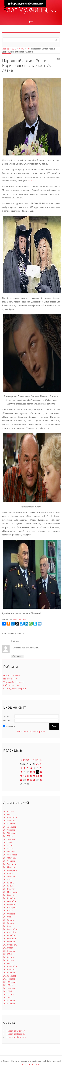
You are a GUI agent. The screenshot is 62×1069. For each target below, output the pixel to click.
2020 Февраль (10, 944)
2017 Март (8, 836)
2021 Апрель (9, 988)
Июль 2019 (31, 760)
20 (37, 775)
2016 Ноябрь (9, 823)
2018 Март (8, 873)
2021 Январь (9, 978)
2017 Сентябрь (10, 854)
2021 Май (7, 991)
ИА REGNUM (33, 180)
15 (21, 775)
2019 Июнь (8, 919)
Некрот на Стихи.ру (15, 1030)
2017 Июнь (8, 845)
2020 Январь (9, 941)
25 (31, 779)
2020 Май (7, 954)
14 (41, 772)
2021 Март (8, 985)
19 (34, 775)
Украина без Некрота (13, 682)
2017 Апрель (9, 839)
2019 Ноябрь (9, 935)
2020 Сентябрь (10, 966)
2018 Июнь (8, 882)
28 (41, 779)
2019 (14, 48)
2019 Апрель (9, 913)
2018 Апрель (9, 876)
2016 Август (8, 814)
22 (21, 779)
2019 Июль (8, 922)
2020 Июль (8, 960)
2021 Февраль (10, 982)
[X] (17, 624)
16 (24, 775)
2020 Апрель (9, 950)
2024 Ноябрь (9, 1003)
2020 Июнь (8, 957)
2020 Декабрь (10, 975)
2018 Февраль (10, 870)
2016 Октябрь (9, 820)
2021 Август (8, 997)
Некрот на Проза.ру (15, 1033)
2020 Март (8, 947)
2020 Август (8, 963)
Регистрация (39, 731)
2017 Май (7, 842)
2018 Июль (8, 885)
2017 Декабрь (10, 864)
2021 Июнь (8, 994)
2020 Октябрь (9, 969)
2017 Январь (9, 829)
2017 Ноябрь (9, 860)
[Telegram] (39, 624)
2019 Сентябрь (10, 929)
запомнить (10, 726)
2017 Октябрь (9, 857)
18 (31, 775)
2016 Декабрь (10, 826)
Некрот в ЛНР (19, 619)
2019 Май (7, 916)
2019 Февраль (10, 907)
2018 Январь (9, 867)
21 (41, 775)
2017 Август (8, 851)
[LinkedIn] (26, 624)
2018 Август (8, 888)
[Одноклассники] (8, 624)
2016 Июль (8, 811)
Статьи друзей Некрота (14, 688)
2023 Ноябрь (9, 1000)
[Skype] (35, 624)
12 (34, 772)
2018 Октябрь (9, 895)
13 (28, 48)
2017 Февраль (10, 833)
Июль (21, 48)
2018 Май (7, 879)
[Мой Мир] (13, 624)
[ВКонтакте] (4, 624)
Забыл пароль (24, 731)
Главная (5, 48)
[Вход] (23, 641)
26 (34, 779)
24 (28, 779)
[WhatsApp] (31, 624)
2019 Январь (9, 904)
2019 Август (8, 926)
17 (28, 775)
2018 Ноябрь (9, 898)
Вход (23, 1064)
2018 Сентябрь (10, 891)
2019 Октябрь (9, 932)
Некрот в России (11, 675)
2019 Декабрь (10, 938)
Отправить (17, 656)
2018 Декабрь (10, 901)
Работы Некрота (11, 685)
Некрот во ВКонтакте (16, 1037)
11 (31, 772)
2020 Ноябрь (9, 972)
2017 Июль (8, 848)
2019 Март (8, 910)
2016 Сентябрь (10, 817)
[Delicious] (22, 624)
